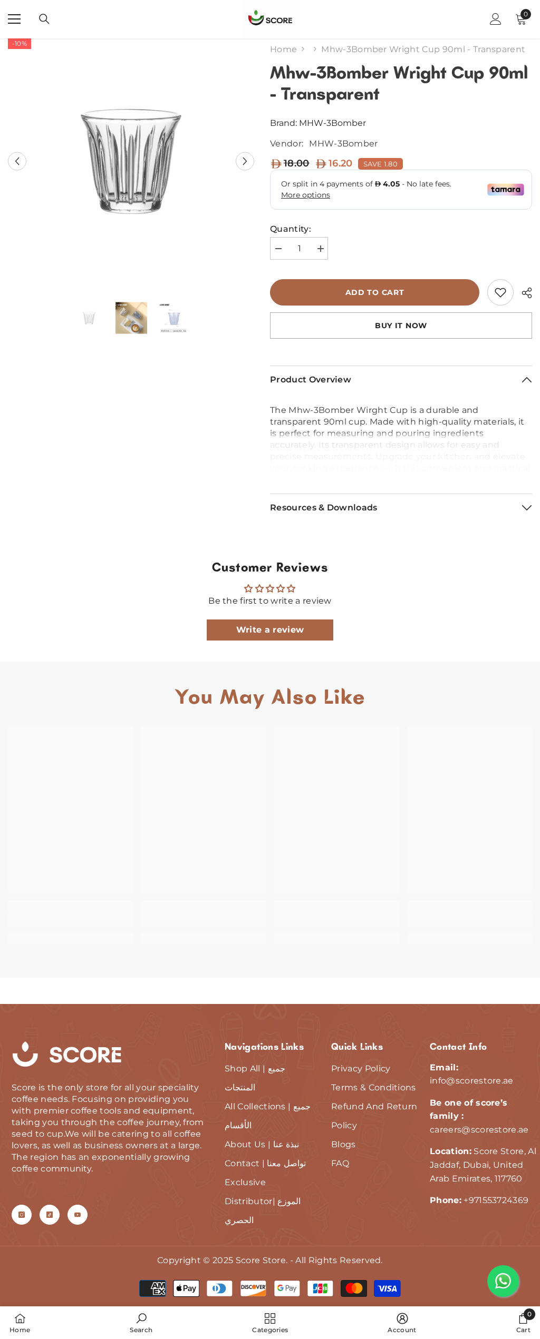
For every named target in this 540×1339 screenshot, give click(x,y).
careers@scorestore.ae (479, 1130)
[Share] (523, 293)
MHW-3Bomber (332, 123)
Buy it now (401, 325)
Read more (401, 466)
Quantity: (290, 229)
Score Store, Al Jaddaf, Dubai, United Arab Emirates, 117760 (483, 1164)
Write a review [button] (270, 630)
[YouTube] (78, 1215)
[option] (131, 161)
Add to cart (374, 292)
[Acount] (496, 19)
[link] (500, 292)
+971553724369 (496, 1200)
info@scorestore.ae (472, 1081)
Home (283, 49)
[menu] (14, 19)
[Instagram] (22, 1215)
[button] (17, 161)
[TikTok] (50, 1215)
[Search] (44, 19)
